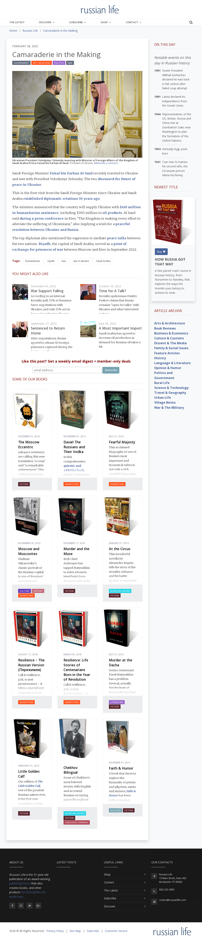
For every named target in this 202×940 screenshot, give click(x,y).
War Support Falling (47, 290)
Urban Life (162, 397)
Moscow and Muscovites (28, 551)
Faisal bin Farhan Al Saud (71, 173)
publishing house (20, 883)
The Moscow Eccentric (28, 444)
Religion (115, 810)
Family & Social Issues (171, 348)
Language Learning (76, 822)
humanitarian (32, 261)
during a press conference (42, 218)
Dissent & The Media (170, 343)
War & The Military (169, 407)
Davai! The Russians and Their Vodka (74, 447)
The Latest (17, 22)
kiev (64, 261)
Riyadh (44, 244)
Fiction (24, 484)
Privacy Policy (55, 931)
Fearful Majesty (122, 442)
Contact (132, 22)
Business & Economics (171, 333)
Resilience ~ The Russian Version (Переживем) (31, 665)
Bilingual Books (120, 590)
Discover (45, 22)
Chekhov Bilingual (71, 770)
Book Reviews (165, 328)
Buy (160, 251)
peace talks (116, 238)
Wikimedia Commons (106, 163)
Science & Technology (171, 388)
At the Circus (119, 548)
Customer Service (116, 931)
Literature (116, 702)
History (38, 590)
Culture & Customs (169, 338)
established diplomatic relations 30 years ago (61, 199)
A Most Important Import (120, 328)
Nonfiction (72, 484)
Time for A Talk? (112, 290)
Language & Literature (172, 363)
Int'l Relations (41, 62)
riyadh (50, 261)
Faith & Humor (121, 768)
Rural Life (162, 383)
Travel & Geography (170, 392)
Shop (104, 22)
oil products (112, 213)
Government (21, 62)
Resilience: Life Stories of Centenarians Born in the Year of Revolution (77, 670)
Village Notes (165, 402)
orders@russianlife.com (172, 900)
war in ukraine (81, 261)
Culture (24, 590)
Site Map (75, 931)
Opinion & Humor (167, 368)
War (70, 62)
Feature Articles (167, 353)
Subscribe (76, 22)
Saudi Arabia (103, 261)
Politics (59, 62)
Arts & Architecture (169, 323)
